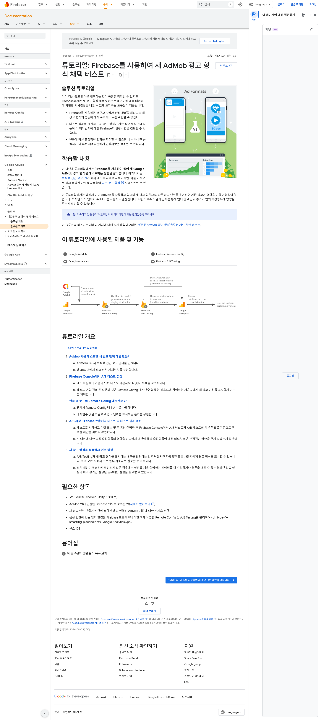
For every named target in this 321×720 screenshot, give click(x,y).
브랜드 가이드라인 (194, 676)
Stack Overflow (193, 658)
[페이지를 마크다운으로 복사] (120, 75)
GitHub (58, 676)
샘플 (100, 24)
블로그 (281, 4)
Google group (192, 664)
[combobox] (215, 4)
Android (101, 697)
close (315, 15)
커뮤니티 (125, 4)
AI (39, 24)
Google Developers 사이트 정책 (89, 622)
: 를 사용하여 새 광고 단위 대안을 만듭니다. (201, 580)
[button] (22, 64)
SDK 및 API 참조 (63, 658)
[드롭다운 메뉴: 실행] (64, 4)
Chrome (118, 697)
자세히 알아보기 (140, 504)
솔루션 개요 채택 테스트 (168, 225)
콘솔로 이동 (297, 4)
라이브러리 (60, 670)
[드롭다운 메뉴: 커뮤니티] (134, 4)
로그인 (313, 4)
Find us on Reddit (129, 658)
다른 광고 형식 (111, 183)
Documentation (18, 16)
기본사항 (21, 24)
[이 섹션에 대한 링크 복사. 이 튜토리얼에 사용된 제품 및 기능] (147, 240)
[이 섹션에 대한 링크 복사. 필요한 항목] (94, 487)
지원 (144, 4)
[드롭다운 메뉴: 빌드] (47, 4)
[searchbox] (25, 36)
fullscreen (309, 15)
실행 (57, 4)
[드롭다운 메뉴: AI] (44, 23)
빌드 (40, 4)
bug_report (303, 15)
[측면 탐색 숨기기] (44, 713)
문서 (105, 4)
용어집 (135, 214)
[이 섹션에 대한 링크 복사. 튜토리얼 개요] (99, 337)
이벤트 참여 (125, 676)
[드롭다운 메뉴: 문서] (112, 4)
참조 (89, 24)
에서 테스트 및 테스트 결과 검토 (105, 421)
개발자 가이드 (61, 652)
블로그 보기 (125, 652)
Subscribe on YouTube (132, 670)
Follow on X (125, 664)
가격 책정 (91, 4)
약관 (56, 712)
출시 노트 (189, 670)
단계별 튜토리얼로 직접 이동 (82, 348)
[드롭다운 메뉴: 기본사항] (30, 23)
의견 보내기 (226, 65)
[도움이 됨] (229, 56)
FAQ (186, 682)
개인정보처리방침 (72, 712)
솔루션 (76, 4)
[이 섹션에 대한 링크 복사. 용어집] (81, 544)
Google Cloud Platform (161, 697)
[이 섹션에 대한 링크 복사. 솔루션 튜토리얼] (98, 89)
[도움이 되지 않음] (234, 56)
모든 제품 (187, 697)
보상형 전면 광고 (72, 178)
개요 (6, 24)
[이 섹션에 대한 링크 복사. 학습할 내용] (94, 159)
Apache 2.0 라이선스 (204, 619)
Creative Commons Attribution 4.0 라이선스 (125, 619)
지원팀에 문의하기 (194, 652)
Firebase (67, 55)
